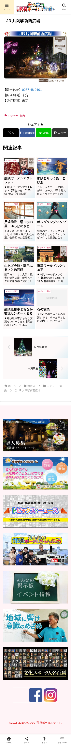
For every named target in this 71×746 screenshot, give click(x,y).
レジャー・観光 (16, 115)
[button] (60, 132)
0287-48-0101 (32, 89)
